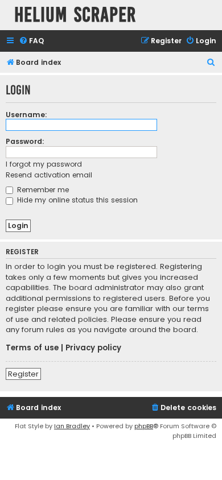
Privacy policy (93, 348)
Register (23, 374)
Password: (25, 141)
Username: (26, 114)
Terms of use (32, 348)
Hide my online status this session (76, 200)
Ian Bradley (72, 426)
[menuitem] (31, 41)
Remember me (42, 190)
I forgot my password (44, 164)
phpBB (143, 426)
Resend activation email (49, 175)
